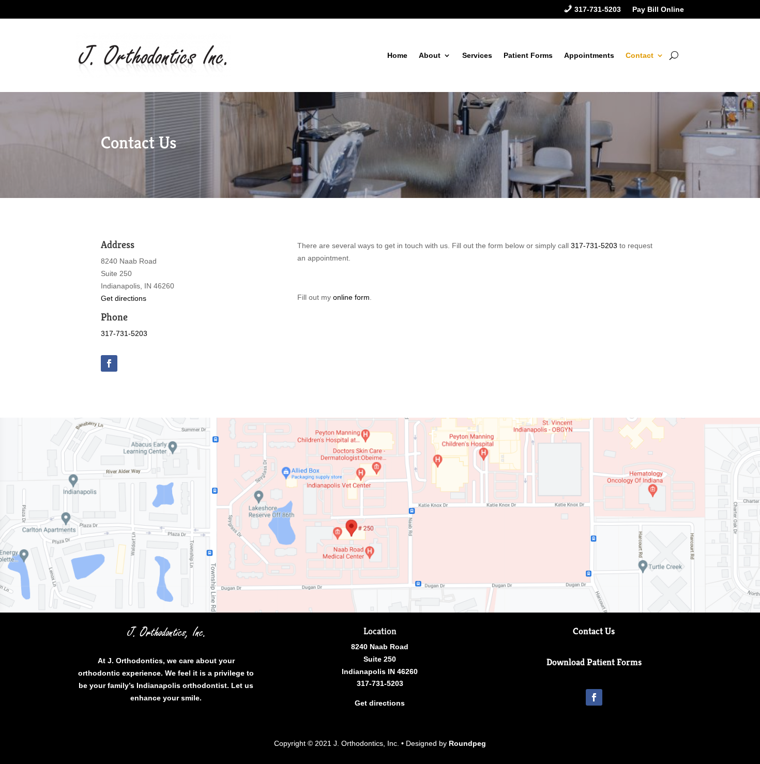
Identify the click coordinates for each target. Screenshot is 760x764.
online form (351, 297)
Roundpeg (467, 743)
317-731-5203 (124, 333)
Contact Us (594, 631)
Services (477, 55)
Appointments (589, 55)
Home (397, 55)
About (429, 55)
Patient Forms (528, 55)
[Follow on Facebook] (109, 363)
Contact (639, 55)
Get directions (123, 298)
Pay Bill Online (658, 9)
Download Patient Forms (594, 662)
